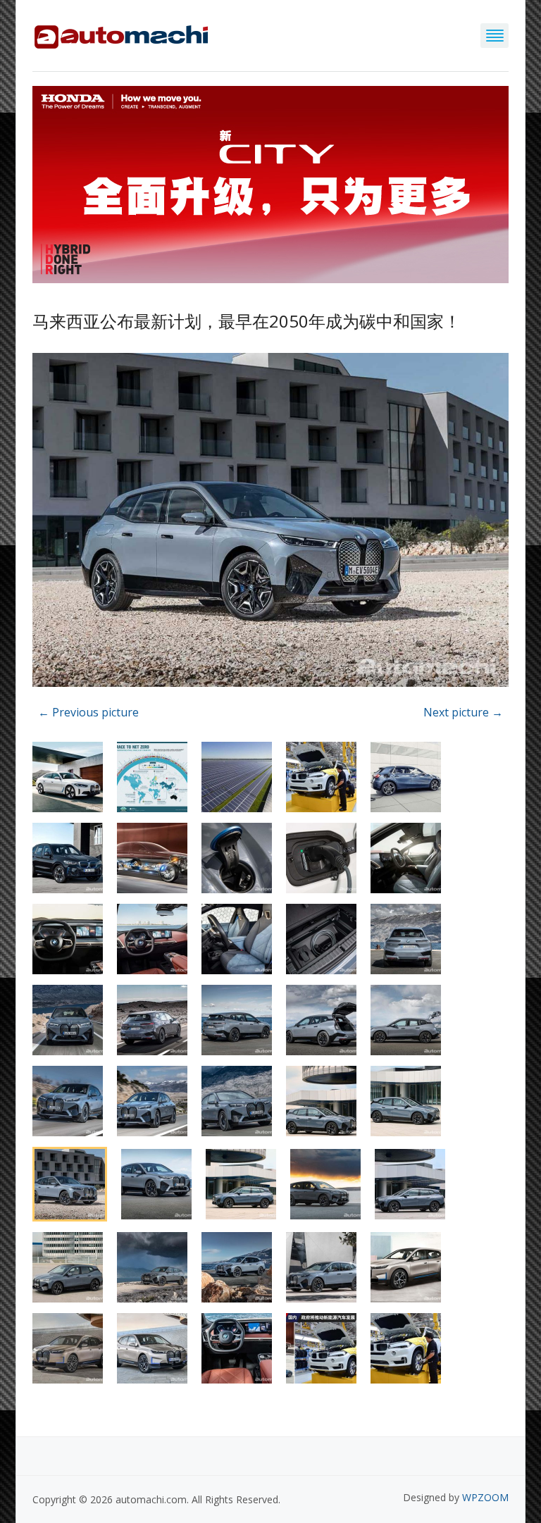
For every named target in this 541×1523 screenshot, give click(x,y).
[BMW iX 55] (270, 522)
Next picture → (463, 712)
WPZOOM (485, 1497)
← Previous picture (88, 712)
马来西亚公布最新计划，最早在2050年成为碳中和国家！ (246, 320)
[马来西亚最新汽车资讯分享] (121, 34)
